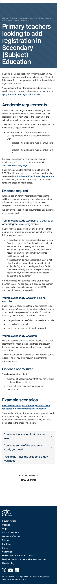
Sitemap (6, 540)
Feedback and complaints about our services (24, 559)
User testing (8, 563)
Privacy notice (9, 521)
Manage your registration (35, 18)
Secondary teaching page (14, 165)
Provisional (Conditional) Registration (35, 176)
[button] (28, 436)
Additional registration (14, 20)
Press (5, 547)
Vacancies (7, 551)
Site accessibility (10, 532)
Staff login (7, 544)
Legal (4, 528)
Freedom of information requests (18, 555)
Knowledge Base (10, 18)
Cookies (6, 524)
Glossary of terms (11, 536)
